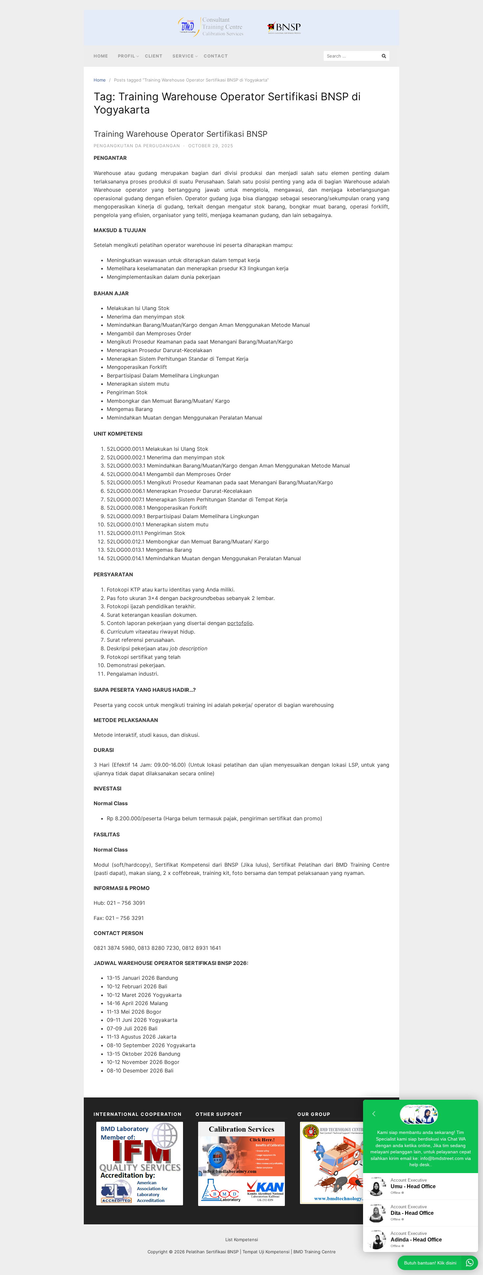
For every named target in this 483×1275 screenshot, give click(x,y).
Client (154, 56)
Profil (126, 56)
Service (183, 56)
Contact (216, 56)
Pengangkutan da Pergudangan (137, 145)
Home (101, 56)
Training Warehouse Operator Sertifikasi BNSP (180, 134)
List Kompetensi (241, 1239)
